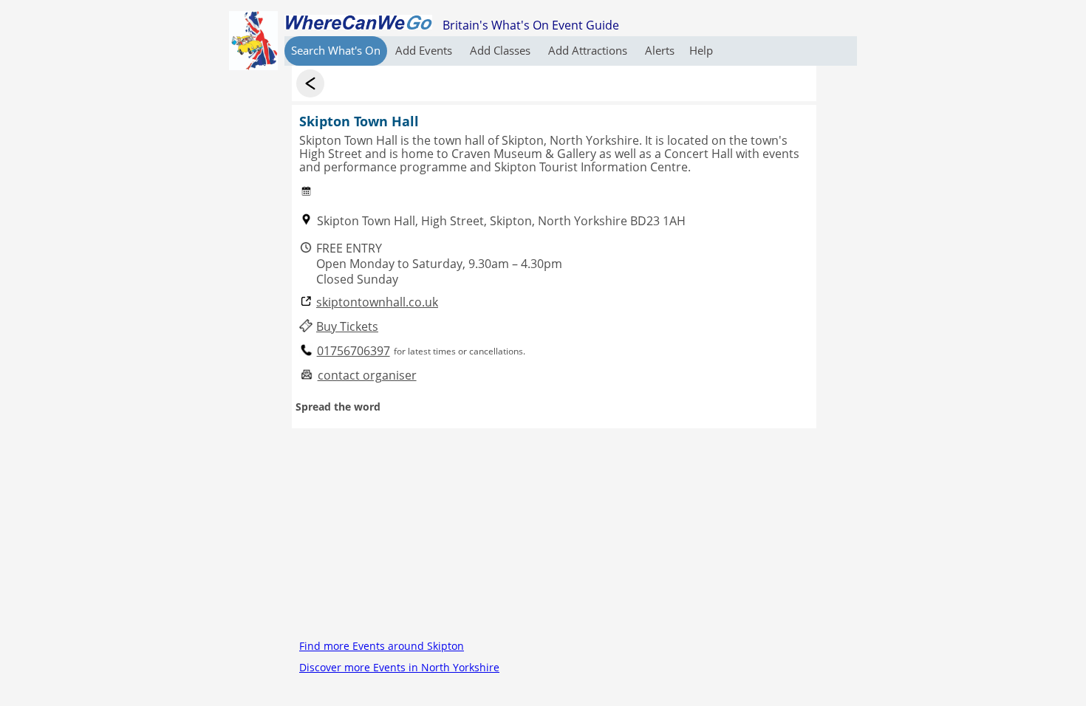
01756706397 (353, 351)
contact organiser (367, 375)
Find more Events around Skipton (381, 646)
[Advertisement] (554, 531)
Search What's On (335, 50)
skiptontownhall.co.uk (377, 302)
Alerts (660, 50)
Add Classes (501, 50)
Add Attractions (589, 50)
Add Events (425, 50)
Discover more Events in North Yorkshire (399, 667)
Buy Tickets (347, 327)
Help (701, 50)
